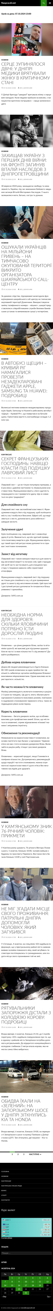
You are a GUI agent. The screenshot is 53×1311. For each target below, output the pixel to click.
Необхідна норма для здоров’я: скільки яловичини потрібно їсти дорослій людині (24, 624)
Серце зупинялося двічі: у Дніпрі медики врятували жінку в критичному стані (25, 73)
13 (47, 1282)
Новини (4, 60)
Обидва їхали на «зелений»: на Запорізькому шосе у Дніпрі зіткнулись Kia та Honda (24, 1110)
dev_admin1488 (26, 88)
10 (26, 1282)
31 (26, 1293)
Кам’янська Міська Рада (11, 1186)
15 (12, 1285)
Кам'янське (6, 454)
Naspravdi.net (8, 3)
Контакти (5, 1200)
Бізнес (4, 1190)
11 (33, 1282)
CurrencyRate (6, 1238)
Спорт (4, 1195)
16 (19, 1285)
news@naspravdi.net (28, 1308)
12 (40, 1282)
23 (19, 1289)
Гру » (49, 1297)
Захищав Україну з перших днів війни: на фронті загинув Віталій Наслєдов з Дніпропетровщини (24, 165)
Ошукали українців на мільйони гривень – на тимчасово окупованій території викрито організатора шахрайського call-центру (26, 265)
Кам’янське (6, 1181)
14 (5, 1285)
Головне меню (50, 3)
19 (40, 1285)
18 (33, 1285)
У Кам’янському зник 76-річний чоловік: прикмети (26, 831)
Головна (5, 1171)
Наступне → (35, 1154)
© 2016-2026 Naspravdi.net (11, 1308)
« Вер (4, 1297)
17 (26, 1285)
